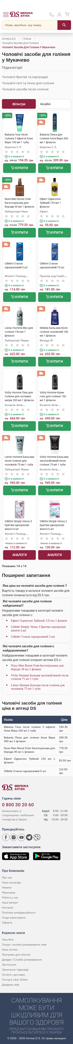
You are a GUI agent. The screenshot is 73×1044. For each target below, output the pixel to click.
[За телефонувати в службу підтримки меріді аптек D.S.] (51, 16)
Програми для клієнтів (16, 954)
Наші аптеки (10, 949)
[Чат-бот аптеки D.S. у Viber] (37, 837)
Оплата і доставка (13, 974)
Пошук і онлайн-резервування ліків (24, 944)
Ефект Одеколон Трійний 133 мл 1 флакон (39, 620)
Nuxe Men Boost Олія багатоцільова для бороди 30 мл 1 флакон (37, 667)
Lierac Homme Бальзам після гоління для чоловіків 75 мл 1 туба (37, 687)
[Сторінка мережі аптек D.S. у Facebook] (6, 837)
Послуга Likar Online (15, 979)
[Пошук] (64, 25)
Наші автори (10, 902)
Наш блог (8, 939)
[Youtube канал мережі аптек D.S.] (21, 837)
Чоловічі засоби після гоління (25, 89)
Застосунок (9, 964)
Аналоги (19, 555)
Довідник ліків (10, 984)
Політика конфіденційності (19, 912)
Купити (21, 168)
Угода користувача (14, 917)
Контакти (7, 907)
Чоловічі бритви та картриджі (25, 77)
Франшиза (8, 892)
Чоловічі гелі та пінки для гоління (28, 83)
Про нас (7, 877)
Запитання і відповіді (15, 969)
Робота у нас (10, 897)
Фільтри (18, 104)
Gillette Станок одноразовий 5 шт (33, 636)
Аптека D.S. (9, 38)
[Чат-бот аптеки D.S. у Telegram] (29, 837)
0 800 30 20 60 (18, 805)
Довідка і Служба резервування (22, 959)
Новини (6, 887)
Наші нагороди (11, 882)
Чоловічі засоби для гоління (20, 43)
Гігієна (27, 38)
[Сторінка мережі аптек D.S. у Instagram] (14, 837)
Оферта (7, 922)
